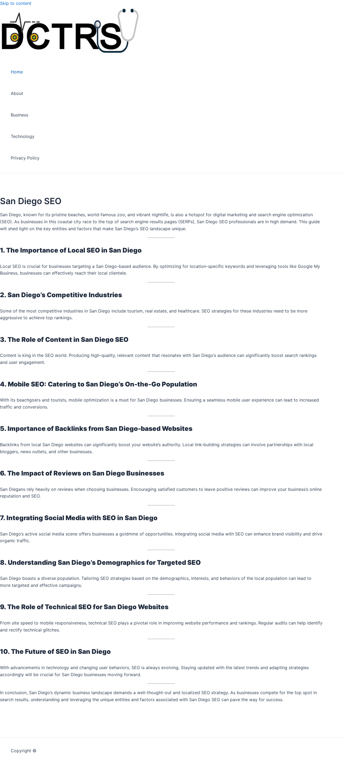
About (17, 93)
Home (17, 71)
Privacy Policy (25, 158)
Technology (22, 136)
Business (19, 115)
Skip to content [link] (15, 3)
